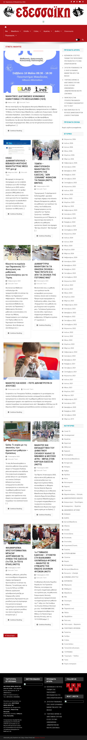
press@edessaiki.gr (12, 695)
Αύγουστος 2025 (70, 186)
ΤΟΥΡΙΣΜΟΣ (68, 652)
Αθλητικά (67, 447)
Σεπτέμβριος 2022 (70, 324)
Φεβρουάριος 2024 (70, 257)
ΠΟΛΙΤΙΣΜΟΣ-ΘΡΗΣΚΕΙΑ (72, 628)
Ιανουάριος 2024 (70, 261)
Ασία (66, 478)
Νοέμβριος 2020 (69, 411)
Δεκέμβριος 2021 (70, 360)
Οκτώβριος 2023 (70, 273)
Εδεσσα (66, 526)
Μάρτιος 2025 (69, 206)
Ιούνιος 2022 (68, 336)
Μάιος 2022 (68, 340)
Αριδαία (67, 474)
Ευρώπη (67, 549)
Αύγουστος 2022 (70, 328)
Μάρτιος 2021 (69, 395)
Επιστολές (68, 541)
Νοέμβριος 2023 (69, 269)
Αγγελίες (47, 31)
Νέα (6, 31)
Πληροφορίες (10, 35)
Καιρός (66, 561)
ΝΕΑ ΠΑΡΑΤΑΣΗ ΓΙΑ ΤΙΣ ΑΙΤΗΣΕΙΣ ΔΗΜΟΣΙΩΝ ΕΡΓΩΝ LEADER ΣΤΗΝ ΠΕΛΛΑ (73, 112)
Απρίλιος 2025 (69, 202)
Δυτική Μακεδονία (70, 522)
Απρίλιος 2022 (69, 344)
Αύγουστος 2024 (70, 234)
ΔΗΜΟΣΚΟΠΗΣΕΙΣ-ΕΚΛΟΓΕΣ (73, 498)
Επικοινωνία (69, 31)
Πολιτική (67, 620)
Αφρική (67, 486)
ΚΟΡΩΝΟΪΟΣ (68, 581)
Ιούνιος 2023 (68, 289)
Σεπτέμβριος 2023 (70, 277)
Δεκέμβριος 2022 (70, 312)
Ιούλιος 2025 (68, 190)
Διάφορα (67, 514)
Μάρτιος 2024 (69, 253)
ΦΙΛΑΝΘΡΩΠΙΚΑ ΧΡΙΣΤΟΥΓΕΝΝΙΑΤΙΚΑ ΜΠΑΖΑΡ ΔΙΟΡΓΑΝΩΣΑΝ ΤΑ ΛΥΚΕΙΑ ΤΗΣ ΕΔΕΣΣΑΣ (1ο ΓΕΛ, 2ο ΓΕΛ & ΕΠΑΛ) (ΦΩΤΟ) (16, 556)
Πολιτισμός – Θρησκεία (72, 624)
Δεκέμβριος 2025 (70, 171)
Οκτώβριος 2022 (70, 320)
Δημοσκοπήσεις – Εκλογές (73, 494)
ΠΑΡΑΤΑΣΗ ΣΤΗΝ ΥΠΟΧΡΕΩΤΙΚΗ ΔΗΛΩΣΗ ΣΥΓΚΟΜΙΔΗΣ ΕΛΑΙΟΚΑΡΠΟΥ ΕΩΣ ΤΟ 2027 (73, 102)
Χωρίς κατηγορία (70, 664)
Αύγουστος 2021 (70, 376)
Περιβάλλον (68, 616)
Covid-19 (67, 431)
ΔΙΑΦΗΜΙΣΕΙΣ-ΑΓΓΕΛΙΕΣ (72, 510)
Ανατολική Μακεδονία (71, 459)
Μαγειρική (68, 585)
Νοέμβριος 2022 (69, 316)
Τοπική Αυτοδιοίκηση (71, 648)
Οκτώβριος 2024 (70, 226)
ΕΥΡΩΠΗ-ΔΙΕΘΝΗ (70, 553)
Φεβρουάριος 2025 (70, 210)
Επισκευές (68, 537)
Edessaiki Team (24, 102)
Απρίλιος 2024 (69, 249)
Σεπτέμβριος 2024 (70, 230)
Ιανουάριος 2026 (70, 167)
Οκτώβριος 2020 (70, 415)
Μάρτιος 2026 (69, 159)
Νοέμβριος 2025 (69, 175)
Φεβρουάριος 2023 (70, 305)
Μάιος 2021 (68, 387)
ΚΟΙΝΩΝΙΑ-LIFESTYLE (71, 577)
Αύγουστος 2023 (70, 281)
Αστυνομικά (68, 482)
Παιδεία (67, 604)
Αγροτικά (67, 443)
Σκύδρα (66, 636)
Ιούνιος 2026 (68, 147)
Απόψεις (67, 467)
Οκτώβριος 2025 (70, 179)
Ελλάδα (26, 31)
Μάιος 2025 (68, 198)
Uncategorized (69, 435)
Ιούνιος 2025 (68, 194)
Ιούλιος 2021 (68, 379)
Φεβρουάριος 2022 (70, 352)
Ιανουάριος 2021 (70, 403)
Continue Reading (16, 130)
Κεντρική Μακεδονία (71, 569)
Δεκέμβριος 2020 (70, 407)
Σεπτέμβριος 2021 (70, 372)
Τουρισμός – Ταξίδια (71, 656)
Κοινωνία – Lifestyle (71, 573)
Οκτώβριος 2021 (70, 368)
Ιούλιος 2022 (68, 332)
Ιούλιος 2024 (68, 238)
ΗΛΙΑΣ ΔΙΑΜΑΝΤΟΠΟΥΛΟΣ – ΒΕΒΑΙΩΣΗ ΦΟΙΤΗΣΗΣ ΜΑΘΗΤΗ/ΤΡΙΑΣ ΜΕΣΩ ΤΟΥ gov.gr (17, 163)
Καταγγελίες (68, 565)
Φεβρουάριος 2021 (70, 399)
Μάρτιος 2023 (69, 301)
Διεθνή (57, 31)
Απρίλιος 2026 (69, 155)
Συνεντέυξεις (68, 644)
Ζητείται (67, 557)
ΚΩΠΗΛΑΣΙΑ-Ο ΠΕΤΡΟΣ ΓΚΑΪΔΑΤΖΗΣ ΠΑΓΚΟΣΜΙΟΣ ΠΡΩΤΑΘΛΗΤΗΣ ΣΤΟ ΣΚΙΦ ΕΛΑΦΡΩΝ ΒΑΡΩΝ (73, 60)
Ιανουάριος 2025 (70, 214)
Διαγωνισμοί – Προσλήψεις (73, 502)
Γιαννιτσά (67, 490)
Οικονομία (67, 601)
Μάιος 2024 (68, 246)
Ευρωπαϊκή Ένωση (70, 545)
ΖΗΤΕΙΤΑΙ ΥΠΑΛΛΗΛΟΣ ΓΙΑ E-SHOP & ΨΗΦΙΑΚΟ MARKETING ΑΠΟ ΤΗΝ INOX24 (73, 72)
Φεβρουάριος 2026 (70, 163)
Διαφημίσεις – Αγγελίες (72, 506)
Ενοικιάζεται (68, 534)
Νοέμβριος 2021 (69, 364)
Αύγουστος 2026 (70, 139)
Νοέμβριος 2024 (69, 222)
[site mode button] (78, 40)
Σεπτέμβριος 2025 (70, 182)
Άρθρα (66, 471)
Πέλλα (66, 612)
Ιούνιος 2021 (68, 383)
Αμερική (67, 451)
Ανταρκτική (68, 463)
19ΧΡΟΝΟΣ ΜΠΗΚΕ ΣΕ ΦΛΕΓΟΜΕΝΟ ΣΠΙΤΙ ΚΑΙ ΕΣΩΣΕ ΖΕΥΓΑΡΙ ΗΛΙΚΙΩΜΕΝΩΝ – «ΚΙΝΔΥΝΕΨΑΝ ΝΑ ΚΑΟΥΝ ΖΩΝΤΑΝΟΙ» (72, 86)
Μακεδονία (15, 31)
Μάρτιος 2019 (69, 419)
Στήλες (36, 31)
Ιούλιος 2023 (68, 285)
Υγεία (66, 660)
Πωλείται (67, 632)
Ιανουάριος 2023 (70, 309)
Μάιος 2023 (68, 293)
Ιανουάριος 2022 (70, 356)
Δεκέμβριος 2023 (70, 265)
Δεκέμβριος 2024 (70, 218)
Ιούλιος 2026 (68, 143)
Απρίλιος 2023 (69, 297)
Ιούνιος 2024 (68, 242)
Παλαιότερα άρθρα (12, 635)
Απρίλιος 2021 (69, 391)
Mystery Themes (40, 737)
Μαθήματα (67, 589)
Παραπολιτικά (69, 608)
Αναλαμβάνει (68, 455)
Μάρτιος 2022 (69, 348)
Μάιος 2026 (68, 151)
